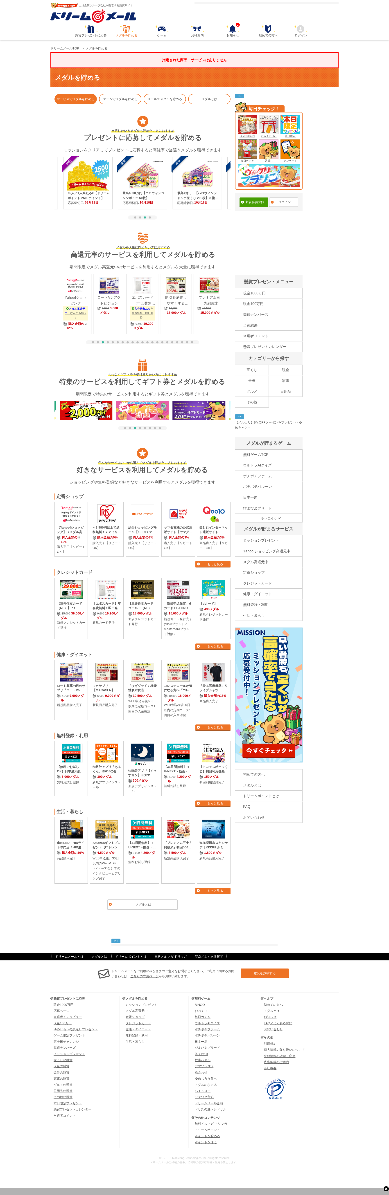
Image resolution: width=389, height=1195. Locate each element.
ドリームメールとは (69, 956)
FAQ (246, 807)
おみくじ (201, 1011)
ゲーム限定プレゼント (69, 1035)
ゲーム (162, 35)
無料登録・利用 (255, 605)
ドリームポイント (207, 1130)
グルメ (252, 391)
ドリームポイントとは (261, 796)
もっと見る (215, 564)
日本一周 (250, 497)
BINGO (200, 1005)
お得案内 (197, 35)
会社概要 (270, 1068)
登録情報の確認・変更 (279, 1056)
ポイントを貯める (207, 1136)
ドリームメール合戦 (209, 1103)
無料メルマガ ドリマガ (170, 956)
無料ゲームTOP (256, 455)
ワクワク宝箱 (204, 1097)
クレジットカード (257, 583)
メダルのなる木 (206, 1085)
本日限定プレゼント (68, 1103)
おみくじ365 (268, 136)
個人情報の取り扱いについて (284, 1050)
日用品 (285, 391)
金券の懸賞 (61, 1072)
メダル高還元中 (255, 562)
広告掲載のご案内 (276, 1062)
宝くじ (252, 370)
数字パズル (202, 1060)
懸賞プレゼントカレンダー (264, 347)
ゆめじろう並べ (206, 1078)
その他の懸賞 (63, 1097)
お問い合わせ (254, 817)
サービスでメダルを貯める (76, 99)
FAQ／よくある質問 (209, 956)
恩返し (269, 160)
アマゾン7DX (204, 1066)
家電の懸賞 (61, 1078)
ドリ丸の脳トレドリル (210, 1109)
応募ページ (61, 1011)
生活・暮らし (254, 615)
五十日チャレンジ (66, 1041)
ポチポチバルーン (257, 487)
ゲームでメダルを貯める (120, 99)
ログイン (301, 35)
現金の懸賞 (61, 1066)
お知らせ (232, 31)
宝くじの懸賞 (63, 1060)
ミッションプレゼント (261, 540)
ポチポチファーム (257, 476)
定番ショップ (254, 572)
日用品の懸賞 (63, 1091)
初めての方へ (268, 35)
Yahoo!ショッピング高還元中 (266, 551)
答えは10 (201, 1054)
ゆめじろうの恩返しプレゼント (76, 1029)
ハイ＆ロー (202, 1091)
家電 (285, 381)
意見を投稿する (265, 973)
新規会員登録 (254, 202)
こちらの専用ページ (144, 976)
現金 (285, 370)
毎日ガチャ (247, 160)
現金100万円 (247, 136)
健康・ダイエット (257, 594)
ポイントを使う (206, 1142)
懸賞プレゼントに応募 (91, 35)
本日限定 (290, 136)
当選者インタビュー (68, 1017)
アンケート (290, 160)
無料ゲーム (202, 998)
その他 (252, 402)
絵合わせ (201, 1072)
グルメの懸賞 (63, 1085)
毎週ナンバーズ (255, 314)
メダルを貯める (126, 35)
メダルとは (209, 99)
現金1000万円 (254, 293)
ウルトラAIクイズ (257, 465)
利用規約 (270, 1043)
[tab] (135, 217)
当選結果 (250, 325)
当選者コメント (255, 336)
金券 (252, 381)
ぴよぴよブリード (257, 508)
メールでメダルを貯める (164, 99)
